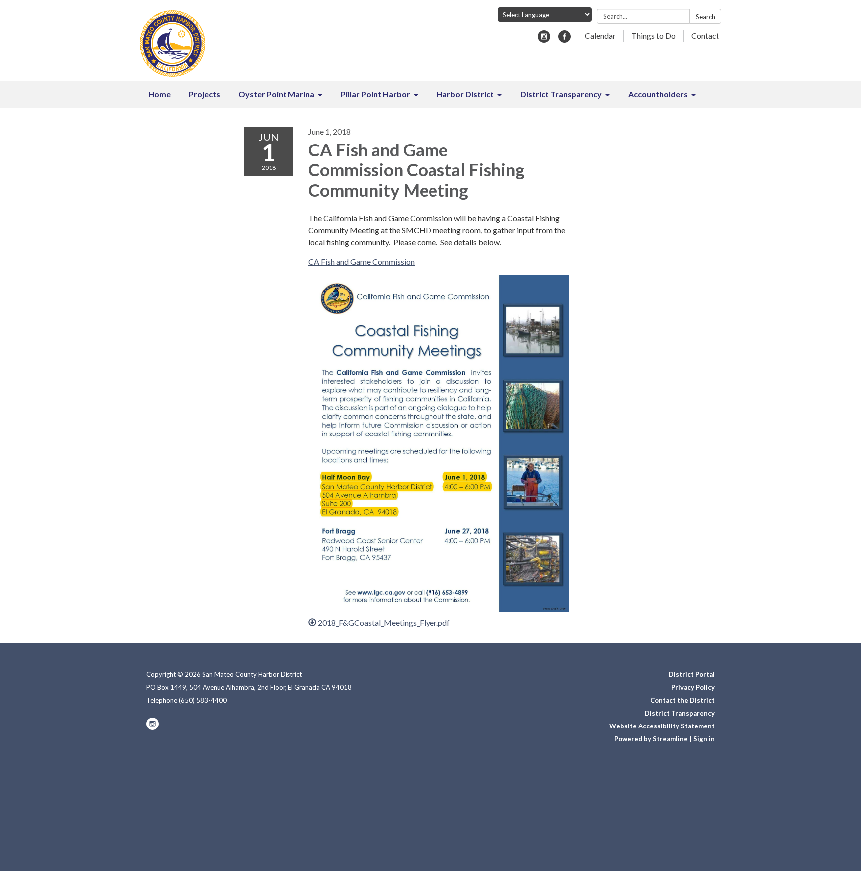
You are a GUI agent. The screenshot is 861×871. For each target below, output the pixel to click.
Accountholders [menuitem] (658, 94)
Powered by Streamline (651, 739)
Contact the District (682, 700)
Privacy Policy (693, 687)
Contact (705, 35)
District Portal (692, 674)
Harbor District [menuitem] (465, 94)
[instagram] (544, 39)
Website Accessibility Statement (662, 726)
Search (705, 17)
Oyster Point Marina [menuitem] (276, 94)
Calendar (600, 35)
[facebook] (564, 39)
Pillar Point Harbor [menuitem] (375, 94)
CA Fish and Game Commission (361, 261)
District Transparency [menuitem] (561, 94)
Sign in (704, 739)
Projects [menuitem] (204, 94)
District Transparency (680, 713)
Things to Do (653, 35)
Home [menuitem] (159, 94)
